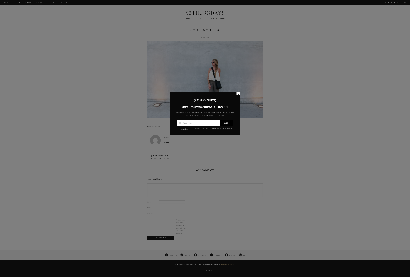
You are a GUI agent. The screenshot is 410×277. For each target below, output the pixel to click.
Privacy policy (183, 129)
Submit (226, 123)
